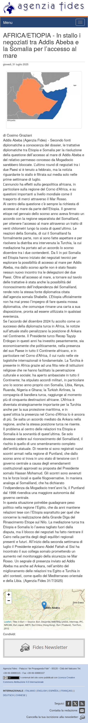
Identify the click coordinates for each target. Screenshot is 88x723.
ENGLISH (42, 691)
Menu (7, 22)
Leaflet (7, 621)
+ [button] (8, 594)
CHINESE (21, 695)
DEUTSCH (8, 695)
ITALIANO (30, 691)
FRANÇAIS (66, 691)
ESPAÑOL (54, 691)
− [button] (8, 600)
